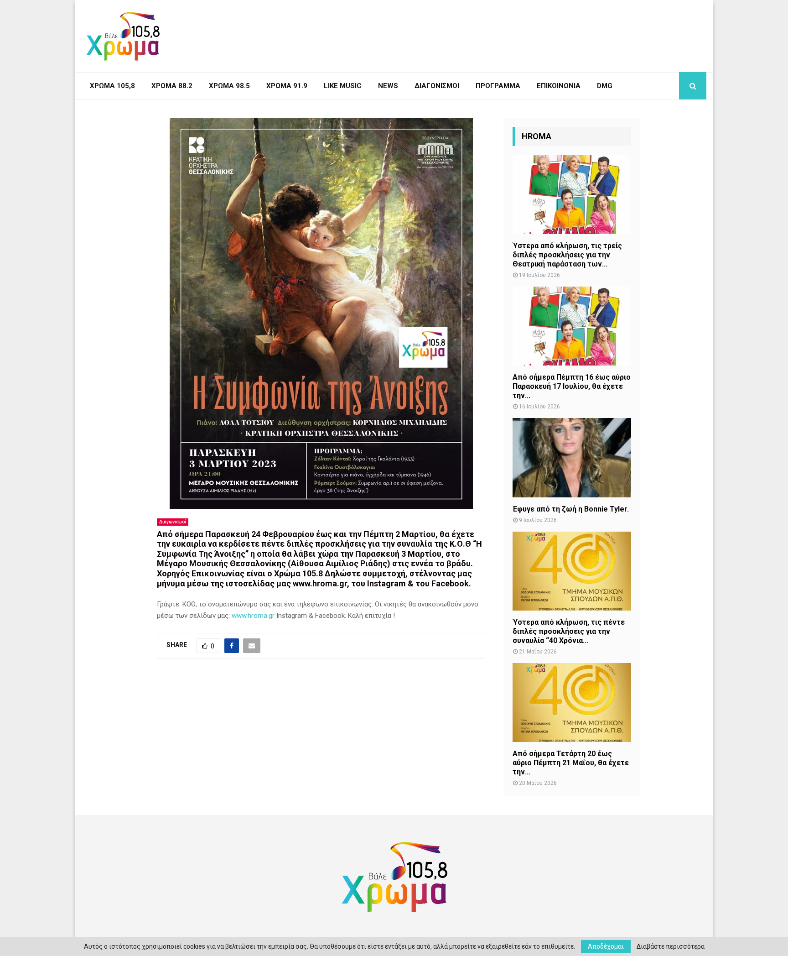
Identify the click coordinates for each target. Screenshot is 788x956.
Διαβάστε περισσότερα (671, 946)
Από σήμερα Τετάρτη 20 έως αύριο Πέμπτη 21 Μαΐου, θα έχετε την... (571, 762)
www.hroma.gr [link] (253, 615)
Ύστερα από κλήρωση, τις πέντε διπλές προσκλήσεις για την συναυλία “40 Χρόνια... (569, 631)
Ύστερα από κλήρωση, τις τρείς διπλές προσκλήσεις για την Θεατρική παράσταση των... (567, 254)
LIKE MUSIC (343, 86)
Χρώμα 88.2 (171, 86)
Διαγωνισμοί (437, 86)
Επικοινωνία (559, 86)
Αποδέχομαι (606, 946)
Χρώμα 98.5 (229, 86)
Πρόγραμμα (498, 86)
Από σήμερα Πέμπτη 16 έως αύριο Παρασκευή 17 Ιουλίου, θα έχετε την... (572, 386)
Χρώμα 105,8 (112, 86)
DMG (604, 86)
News (388, 86)
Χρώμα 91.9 (286, 86)
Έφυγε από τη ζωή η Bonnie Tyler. (571, 509)
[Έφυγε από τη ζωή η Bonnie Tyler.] (572, 457)
